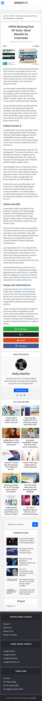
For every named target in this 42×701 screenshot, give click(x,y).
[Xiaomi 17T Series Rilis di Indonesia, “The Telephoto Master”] (11, 455)
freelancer (17, 378)
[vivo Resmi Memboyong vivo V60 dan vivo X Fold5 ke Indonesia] (30, 500)
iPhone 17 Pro (8, 631)
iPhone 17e (7, 628)
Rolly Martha (28, 42)
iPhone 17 (7, 624)
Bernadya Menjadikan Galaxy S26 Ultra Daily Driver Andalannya (30, 443)
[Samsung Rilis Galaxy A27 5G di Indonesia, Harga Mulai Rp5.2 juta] (30, 410)
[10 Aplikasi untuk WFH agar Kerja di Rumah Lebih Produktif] (12, 591)
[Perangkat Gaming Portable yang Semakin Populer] (12, 552)
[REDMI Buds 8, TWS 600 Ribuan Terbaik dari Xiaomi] (11, 433)
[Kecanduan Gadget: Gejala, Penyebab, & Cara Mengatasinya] (12, 541)
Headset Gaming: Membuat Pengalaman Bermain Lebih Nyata (27, 562)
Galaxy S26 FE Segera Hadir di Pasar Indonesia (11, 420)
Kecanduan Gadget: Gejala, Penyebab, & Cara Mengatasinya (26, 541)
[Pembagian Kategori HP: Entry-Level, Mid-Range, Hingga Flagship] (12, 580)
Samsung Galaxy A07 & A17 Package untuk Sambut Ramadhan (11, 488)
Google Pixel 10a (9, 655)
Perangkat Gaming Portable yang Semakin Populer (26, 551)
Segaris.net (10, 606)
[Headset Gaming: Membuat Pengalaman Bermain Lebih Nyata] (12, 562)
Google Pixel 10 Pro (10, 658)
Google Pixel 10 (9, 651)
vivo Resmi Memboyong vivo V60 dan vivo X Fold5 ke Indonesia (30, 510)
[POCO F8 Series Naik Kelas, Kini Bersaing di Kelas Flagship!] (30, 478)
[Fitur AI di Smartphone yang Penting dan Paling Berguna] (12, 572)
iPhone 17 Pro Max (10, 635)
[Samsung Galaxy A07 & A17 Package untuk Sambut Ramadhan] (11, 478)
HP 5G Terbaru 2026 (11, 685)
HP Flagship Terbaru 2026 (13, 689)
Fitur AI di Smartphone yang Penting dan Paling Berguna (26, 572)
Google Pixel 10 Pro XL (11, 662)
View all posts (21, 390)
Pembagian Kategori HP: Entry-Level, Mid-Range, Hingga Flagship (26, 583)
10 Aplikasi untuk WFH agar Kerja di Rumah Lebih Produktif (27, 592)
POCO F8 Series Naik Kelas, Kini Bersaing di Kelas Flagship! (30, 488)
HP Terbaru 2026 (9, 682)
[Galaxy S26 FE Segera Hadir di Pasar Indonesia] (11, 410)
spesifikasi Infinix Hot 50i (27, 277)
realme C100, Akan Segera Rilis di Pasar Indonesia (30, 465)
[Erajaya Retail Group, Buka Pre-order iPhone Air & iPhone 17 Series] (11, 500)
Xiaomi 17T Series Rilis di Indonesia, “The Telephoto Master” (11, 466)
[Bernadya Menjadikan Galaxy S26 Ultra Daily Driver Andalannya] (30, 433)
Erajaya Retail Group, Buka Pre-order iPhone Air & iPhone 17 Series (11, 510)
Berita (12, 16)
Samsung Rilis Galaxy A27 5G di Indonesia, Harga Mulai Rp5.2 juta (30, 421)
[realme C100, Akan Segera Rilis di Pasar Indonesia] (30, 455)
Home (5, 16)
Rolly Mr (33, 698)
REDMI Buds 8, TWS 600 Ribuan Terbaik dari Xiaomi (11, 442)
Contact (6, 678)
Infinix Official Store (25, 289)
